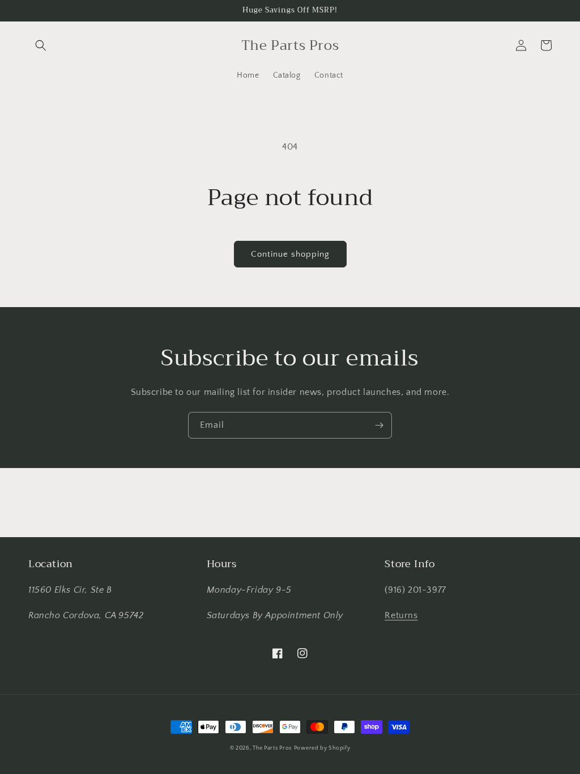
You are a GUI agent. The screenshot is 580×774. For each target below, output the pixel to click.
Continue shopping (290, 254)
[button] (40, 45)
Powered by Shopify (322, 748)
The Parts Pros (272, 748)
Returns (401, 615)
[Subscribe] (378, 425)
